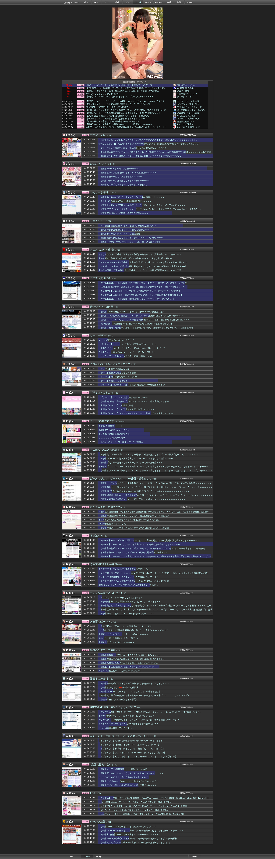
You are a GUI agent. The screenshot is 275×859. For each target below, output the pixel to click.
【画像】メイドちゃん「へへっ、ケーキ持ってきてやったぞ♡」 (129, 781)
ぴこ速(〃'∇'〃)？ (185, 96)
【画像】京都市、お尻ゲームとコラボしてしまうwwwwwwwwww (128, 663)
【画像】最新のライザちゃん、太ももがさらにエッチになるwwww (129, 655)
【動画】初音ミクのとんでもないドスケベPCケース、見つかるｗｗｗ (131, 237)
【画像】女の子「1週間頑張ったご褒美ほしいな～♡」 (124, 769)
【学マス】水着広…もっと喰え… (114, 381)
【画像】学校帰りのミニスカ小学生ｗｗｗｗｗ (120, 176)
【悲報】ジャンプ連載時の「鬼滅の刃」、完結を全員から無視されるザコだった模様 (138, 838)
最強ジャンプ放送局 (101, 306)
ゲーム (148, 2)
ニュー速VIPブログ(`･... (187, 93)
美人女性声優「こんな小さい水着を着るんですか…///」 (124, 569)
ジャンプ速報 (97, 821)
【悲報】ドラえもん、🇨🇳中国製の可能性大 (118, 687)
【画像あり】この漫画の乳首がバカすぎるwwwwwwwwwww (126, 667)
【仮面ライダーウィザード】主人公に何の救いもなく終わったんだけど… (133, 348)
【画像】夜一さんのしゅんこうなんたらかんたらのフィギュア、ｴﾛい (131, 773)
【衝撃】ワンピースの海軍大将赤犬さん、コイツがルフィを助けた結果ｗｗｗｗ (123, 113)
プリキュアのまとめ (101, 392)
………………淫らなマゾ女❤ (112, 438)
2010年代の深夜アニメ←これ (112, 524)
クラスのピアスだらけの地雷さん (114, 434)
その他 (190, 2)
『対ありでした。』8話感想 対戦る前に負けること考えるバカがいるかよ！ (133, 630)
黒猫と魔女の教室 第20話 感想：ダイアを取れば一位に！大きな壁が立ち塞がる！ (136, 258)
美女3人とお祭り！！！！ (110, 426)
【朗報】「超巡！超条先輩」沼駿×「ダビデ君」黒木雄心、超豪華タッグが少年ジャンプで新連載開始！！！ (149, 327)
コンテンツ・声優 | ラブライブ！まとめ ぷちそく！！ (120, 735)
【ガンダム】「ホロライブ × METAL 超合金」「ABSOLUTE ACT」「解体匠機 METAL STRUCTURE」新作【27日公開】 (154, 798)
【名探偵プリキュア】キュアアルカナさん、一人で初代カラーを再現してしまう (136, 413)
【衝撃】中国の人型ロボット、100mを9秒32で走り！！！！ (126, 613)
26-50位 (99, 856)
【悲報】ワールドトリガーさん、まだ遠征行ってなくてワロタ (127, 826)
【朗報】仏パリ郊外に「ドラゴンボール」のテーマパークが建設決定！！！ (134, 311)
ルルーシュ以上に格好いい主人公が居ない (118, 638)
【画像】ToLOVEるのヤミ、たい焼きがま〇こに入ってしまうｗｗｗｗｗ (120, 96)
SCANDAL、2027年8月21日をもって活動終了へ (108, 107)
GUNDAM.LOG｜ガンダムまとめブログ (113, 707)
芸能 (117, 2)
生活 (169, 2)
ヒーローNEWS (99, 335)
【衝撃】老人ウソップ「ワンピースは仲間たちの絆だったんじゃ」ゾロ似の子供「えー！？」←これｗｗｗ (148, 454)
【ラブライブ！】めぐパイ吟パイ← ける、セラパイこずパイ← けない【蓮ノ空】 (138, 756)
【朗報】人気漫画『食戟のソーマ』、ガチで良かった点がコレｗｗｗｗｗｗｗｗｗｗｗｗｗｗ (142, 499)
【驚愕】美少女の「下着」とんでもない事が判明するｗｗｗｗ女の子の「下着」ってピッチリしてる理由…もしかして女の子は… (155, 607)
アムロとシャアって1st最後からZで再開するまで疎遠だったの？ (128, 724)
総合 (86, 2)
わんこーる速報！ (185, 124)
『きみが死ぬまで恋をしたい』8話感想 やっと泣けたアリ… (113, 121)
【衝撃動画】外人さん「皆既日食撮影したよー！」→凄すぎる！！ (130, 601)
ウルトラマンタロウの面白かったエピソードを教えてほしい (126, 352)
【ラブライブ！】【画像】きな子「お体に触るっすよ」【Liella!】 (117, 118)
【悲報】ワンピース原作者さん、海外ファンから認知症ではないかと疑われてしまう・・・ (141, 830)
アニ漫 (138, 2)
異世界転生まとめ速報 (103, 650)
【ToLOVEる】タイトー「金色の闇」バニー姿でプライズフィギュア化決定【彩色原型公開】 (142, 814)
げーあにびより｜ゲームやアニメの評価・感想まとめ (120, 478)
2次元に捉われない (186, 85)
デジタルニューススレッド (189, 107)
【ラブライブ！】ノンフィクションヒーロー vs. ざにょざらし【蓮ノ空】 (132, 752)
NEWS (96, 2)
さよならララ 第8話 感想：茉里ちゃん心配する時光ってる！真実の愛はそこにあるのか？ (140, 254)
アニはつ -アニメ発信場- (188, 101)
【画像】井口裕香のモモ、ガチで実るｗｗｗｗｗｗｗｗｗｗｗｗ (129, 834)
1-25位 (87, 856)
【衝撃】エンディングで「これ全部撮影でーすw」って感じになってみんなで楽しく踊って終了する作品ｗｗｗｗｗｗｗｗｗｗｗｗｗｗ (155, 484)
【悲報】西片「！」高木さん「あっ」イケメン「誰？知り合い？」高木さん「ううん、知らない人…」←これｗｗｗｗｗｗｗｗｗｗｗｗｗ (155, 488)
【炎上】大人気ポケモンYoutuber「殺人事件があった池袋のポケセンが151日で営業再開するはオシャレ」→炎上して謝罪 (155, 152)
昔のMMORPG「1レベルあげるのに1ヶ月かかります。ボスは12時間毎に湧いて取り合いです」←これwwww (149, 144)
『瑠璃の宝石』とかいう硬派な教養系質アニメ (120, 699)
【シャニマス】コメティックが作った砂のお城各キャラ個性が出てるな (132, 384)
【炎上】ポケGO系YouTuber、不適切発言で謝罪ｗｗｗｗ (125, 201)
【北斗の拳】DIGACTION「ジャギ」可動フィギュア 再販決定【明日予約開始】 (135, 802)
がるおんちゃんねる (186, 115)
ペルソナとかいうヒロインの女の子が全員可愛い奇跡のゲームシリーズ (119, 85)
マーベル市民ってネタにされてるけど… (117, 340)
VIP (107, 2)
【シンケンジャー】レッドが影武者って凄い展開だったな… (126, 356)
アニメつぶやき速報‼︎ (102, 249)
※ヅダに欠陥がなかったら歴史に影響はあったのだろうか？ (126, 716)
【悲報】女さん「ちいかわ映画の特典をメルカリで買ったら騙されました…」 (135, 842)
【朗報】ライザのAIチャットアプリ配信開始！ (120, 233)
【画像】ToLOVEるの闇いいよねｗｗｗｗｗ (119, 168)
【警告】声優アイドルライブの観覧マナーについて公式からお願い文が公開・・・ (137, 581)
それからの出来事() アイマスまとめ (110, 364)
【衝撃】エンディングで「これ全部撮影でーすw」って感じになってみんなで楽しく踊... (126, 110)
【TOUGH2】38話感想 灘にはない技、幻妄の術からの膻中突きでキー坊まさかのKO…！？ (141, 287)
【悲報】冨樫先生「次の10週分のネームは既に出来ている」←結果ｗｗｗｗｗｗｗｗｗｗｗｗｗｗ (144, 491)
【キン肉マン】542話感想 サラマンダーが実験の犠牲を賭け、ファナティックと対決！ (139, 291)
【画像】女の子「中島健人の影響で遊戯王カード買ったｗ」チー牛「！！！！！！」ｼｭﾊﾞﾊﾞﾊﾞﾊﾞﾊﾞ (144, 695)
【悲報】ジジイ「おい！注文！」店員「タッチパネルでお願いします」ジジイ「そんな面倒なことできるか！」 (150, 209)
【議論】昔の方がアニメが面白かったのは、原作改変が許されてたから (132, 659)
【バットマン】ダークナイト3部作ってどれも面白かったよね (127, 344)
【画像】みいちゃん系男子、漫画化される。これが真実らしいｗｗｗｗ (119, 124)
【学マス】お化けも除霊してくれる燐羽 (117, 373)
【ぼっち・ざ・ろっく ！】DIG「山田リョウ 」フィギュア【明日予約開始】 (134, 810)
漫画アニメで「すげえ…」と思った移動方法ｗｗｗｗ (123, 634)
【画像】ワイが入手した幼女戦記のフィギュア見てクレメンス (127, 785)
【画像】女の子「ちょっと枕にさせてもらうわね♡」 (123, 184)
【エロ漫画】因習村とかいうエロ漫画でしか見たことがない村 (127, 226)
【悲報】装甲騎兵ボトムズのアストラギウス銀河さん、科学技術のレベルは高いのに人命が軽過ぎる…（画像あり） (152, 548)
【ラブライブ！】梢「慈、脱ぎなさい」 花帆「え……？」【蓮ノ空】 (132, 748)
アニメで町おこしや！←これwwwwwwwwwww (120, 671)
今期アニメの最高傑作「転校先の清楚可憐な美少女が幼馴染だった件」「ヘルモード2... (126, 127)
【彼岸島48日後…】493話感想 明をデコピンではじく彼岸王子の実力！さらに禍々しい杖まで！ (144, 283)
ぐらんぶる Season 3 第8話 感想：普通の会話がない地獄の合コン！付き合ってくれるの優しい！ (143, 262)
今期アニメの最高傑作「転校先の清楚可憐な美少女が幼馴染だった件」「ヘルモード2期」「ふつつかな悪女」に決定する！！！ (154, 513)
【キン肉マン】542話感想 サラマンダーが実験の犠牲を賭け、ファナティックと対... (125, 88)
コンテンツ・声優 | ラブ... (189, 104)
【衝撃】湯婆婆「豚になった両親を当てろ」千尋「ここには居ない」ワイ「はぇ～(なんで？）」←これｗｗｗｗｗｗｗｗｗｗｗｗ (156, 496)
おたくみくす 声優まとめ (188, 127)
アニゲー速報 (183, 91)
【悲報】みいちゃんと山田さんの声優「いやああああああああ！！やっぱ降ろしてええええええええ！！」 (148, 140)
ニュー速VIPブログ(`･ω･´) (105, 421)
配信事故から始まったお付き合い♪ (115, 430)
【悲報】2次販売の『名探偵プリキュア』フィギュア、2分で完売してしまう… (135, 401)
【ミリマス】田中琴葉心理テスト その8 (118, 377)
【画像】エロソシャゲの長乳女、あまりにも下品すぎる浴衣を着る (130, 241)
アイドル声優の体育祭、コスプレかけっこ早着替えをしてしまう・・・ (132, 577)
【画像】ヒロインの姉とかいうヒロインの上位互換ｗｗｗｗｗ (127, 172)
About (194, 856)
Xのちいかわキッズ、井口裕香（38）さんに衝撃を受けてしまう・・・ (131, 585)
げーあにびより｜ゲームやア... (191, 110)
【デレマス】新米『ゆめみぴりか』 (115, 369)
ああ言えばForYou (185, 121)
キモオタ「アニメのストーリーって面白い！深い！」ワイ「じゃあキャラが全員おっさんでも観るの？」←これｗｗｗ (153, 466)
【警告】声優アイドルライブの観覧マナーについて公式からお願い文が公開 (134, 528)
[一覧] (108, 135)
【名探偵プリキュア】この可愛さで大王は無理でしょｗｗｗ (126, 409)
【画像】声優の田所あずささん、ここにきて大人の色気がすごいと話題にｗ (134, 516)
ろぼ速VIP (96, 535)
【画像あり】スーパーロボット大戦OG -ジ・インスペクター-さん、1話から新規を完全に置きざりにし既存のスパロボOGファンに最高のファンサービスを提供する (156, 558)
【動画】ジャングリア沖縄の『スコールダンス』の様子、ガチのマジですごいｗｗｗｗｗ (140, 156)
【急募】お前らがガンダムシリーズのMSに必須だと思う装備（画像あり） (133, 552)
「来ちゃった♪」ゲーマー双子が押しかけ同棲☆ (121, 442)
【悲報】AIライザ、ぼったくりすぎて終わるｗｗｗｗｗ (124, 180)
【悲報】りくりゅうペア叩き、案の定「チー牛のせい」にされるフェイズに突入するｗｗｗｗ (142, 205)
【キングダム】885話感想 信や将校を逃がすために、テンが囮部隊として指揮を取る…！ (141, 295)
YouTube (158, 2)
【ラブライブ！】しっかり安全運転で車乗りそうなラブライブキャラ (118, 104)
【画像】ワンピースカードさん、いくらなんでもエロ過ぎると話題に (131, 691)
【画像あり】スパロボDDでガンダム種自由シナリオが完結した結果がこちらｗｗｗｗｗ (139, 544)
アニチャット (97, 221)
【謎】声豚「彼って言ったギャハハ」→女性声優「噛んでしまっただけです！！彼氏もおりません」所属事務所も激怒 (153, 573)
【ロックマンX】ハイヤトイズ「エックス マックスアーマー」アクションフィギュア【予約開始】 (144, 806)
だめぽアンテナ (71, 2)
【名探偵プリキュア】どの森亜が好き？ (117, 405)
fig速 (92, 793)
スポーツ (127, 2)
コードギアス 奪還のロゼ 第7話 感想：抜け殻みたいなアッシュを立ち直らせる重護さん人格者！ (143, 266)
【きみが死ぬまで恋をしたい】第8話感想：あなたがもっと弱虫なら (117, 116)
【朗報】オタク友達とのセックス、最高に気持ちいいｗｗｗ (126, 230)
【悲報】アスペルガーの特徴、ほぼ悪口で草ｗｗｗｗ (123, 213)
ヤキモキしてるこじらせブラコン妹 (102, 94)
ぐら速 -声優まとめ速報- (104, 564)
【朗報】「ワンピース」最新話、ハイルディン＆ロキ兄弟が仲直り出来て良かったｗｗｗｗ (141, 315)
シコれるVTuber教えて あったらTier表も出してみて (123, 777)
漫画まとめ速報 (99, 678)
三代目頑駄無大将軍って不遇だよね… (116, 728)
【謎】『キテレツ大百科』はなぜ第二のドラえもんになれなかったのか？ (133, 148)
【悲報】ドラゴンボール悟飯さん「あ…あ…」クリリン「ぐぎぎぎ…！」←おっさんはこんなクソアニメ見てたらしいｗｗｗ (155, 472)
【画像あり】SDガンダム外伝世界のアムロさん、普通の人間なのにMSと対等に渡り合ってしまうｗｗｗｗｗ (149, 540)
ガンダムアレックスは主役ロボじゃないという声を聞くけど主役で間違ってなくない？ (139, 720)
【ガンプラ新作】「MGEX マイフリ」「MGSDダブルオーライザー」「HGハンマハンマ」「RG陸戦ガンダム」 (150, 712)
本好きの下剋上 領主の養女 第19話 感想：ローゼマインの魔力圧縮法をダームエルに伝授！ (141, 270)
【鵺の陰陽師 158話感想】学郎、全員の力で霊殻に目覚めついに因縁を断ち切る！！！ (139, 323)
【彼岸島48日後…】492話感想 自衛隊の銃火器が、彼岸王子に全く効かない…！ (136, 299)
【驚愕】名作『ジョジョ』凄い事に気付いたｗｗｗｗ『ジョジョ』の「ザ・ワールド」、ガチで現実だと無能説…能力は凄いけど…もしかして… (155, 611)
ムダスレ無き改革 (185, 88)
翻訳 (179, 2)
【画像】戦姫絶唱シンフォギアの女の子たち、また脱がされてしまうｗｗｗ (134, 683)
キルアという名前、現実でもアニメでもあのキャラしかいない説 (129, 520)
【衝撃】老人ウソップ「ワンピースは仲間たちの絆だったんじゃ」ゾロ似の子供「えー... (127, 101)
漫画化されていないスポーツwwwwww (116, 642)
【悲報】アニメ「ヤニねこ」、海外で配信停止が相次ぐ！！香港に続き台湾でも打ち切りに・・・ (144, 319)
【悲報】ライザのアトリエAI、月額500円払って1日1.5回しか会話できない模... (122, 91)
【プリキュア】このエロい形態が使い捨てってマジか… (124, 397)
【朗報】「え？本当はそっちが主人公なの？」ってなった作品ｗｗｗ (131, 462)
